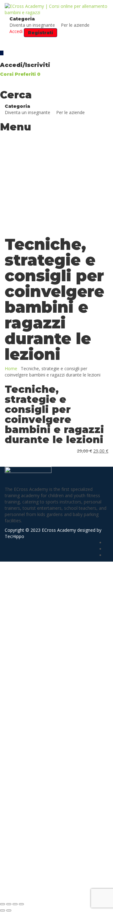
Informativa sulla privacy (42, 812)
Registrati (46, 890)
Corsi (7, 74)
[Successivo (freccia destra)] (8, 910)
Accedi (63, 890)
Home (11, 368)
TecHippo (14, 536)
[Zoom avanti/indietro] (2, 904)
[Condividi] (15, 904)
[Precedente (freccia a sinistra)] (2, 910)
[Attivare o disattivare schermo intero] (8, 904)
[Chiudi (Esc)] (21, 904)
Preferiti (27, 74)
